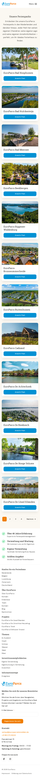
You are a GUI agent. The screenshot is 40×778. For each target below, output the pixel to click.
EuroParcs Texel (8, 626)
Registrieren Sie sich (12, 721)
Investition (6, 668)
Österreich (6, 582)
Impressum (6, 773)
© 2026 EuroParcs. (9, 769)
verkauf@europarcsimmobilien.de (15, 732)
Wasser (5, 647)
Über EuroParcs (8, 593)
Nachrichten (7, 612)
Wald (4, 650)
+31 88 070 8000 (9, 735)
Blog (3, 609)
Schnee (5, 644)
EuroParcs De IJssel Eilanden (13, 620)
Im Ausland (6, 638)
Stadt (4, 641)
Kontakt (5, 596)
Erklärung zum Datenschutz (22, 773)
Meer (4, 653)
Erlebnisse (6, 600)
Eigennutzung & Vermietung (13, 665)
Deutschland (7, 585)
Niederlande (6, 573)
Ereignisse (6, 676)
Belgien (4, 576)
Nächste (30, 519)
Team (4, 603)
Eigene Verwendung (10, 661)
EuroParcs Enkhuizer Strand (13, 629)
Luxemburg (6, 579)
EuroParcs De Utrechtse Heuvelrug (16, 623)
